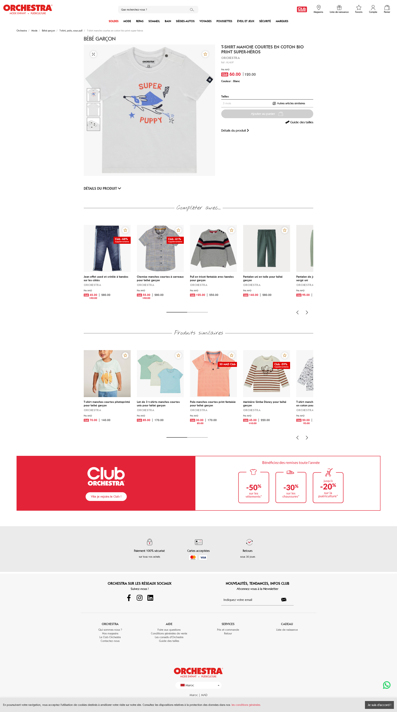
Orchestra (230, 58)
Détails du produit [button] (101, 188)
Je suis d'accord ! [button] (379, 705)
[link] (302, 9)
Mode (127, 21)
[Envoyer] (286, 600)
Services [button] (228, 624)
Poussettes (224, 21)
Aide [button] (169, 624)
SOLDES (113, 21)
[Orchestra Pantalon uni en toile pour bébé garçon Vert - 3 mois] (266, 248)
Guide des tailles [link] (301, 122)
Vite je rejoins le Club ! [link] (106, 496)
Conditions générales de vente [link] (169, 633)
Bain (168, 21)
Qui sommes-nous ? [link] (110, 630)
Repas (139, 21)
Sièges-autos (185, 21)
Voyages (206, 21)
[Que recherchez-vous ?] (192, 9)
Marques (282, 21)
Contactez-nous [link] (110, 641)
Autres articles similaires (290, 103)
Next (307, 312)
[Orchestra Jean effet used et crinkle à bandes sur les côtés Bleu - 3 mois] (107, 248)
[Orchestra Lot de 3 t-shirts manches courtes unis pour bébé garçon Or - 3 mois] (160, 373)
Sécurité (265, 21)
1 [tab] (176, 437)
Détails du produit (234, 130)
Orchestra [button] (110, 624)
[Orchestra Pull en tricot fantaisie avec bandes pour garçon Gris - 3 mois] (213, 248)
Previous (297, 312)
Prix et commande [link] (228, 630)
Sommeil (154, 21)
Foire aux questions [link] (169, 630)
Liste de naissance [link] (287, 630)
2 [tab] (197, 437)
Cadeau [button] (287, 624)
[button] (205, 54)
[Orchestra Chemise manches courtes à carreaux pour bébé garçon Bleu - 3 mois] (160, 248)
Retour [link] (228, 633)
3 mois (227, 103)
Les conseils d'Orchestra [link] (169, 637)
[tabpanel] (107, 266)
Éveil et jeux (245, 21)
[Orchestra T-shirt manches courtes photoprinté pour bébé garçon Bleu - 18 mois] (107, 373)
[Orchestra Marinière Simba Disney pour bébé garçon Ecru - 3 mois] (266, 373)
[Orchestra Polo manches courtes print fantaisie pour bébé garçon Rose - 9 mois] (213, 373)
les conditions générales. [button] (246, 705)
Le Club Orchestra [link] (110, 637)
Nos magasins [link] (110, 633)
